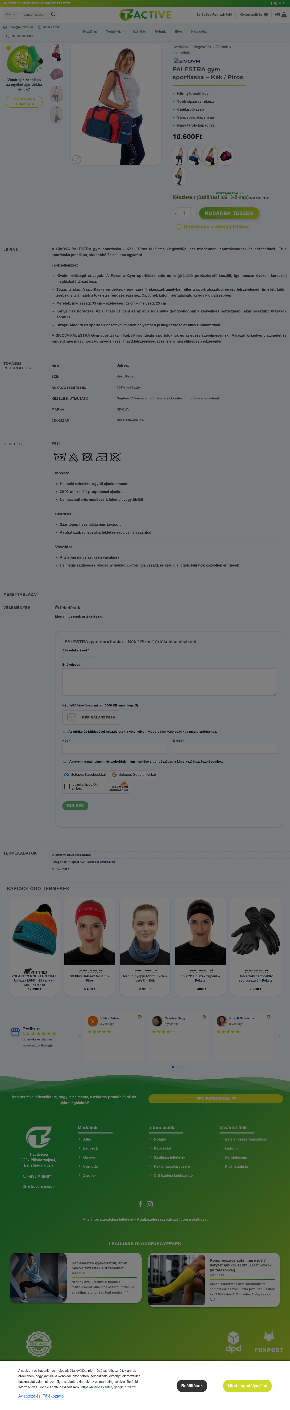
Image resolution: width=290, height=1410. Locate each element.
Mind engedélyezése (247, 1386)
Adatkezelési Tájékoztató (41, 1396)
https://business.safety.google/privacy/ (108, 1387)
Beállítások (192, 1386)
